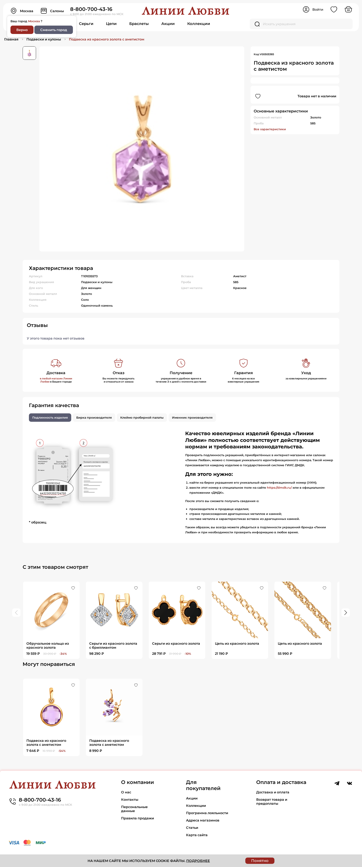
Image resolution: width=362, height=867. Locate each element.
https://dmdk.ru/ (279, 487)
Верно (22, 30)
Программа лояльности (207, 813)
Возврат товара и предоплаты (271, 802)
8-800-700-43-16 (91, 9)
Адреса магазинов (202, 820)
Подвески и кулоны (43, 39)
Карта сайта (197, 835)
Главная (11, 39)
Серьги (86, 23)
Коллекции (198, 23)
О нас (126, 792)
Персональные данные (134, 809)
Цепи (111, 23)
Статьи (192, 828)
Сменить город (53, 30)
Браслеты (139, 23)
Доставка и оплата (272, 792)
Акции (168, 23)
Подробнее (198, 861)
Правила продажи (137, 818)
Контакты (129, 800)
